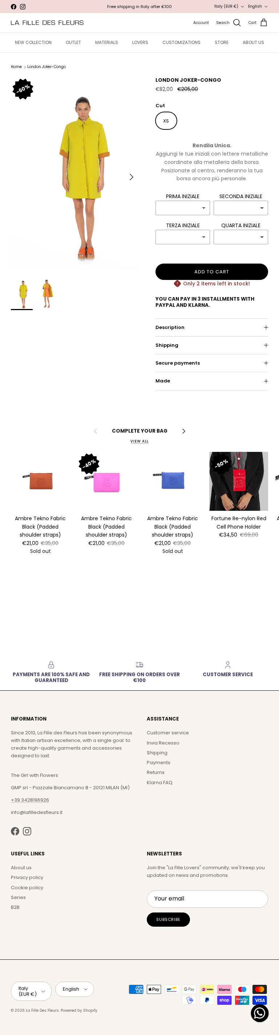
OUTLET (73, 42)
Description (170, 327)
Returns (156, 772)
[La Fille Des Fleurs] (47, 22)
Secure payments (177, 363)
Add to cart (211, 271)
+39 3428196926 (30, 800)
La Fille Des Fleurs (42, 1010)
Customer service (168, 732)
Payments (158, 762)
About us (21, 867)
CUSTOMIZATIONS (181, 42)
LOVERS (140, 42)
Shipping (166, 345)
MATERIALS (106, 42)
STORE (222, 42)
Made (162, 380)
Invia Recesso (163, 742)
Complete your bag (139, 431)
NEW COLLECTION (33, 42)
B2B (15, 907)
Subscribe (168, 919)
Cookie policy (27, 887)
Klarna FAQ (160, 782)
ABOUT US (253, 42)
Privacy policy (27, 877)
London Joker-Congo (46, 67)
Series (18, 897)
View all (139, 441)
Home (16, 67)
